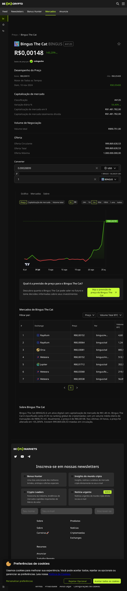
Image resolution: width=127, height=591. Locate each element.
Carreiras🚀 (43, 532)
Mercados (50, 11)
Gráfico (24, 193)
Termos (39, 586)
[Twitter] (15, 457)
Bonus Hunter (34, 11)
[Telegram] (29, 457)
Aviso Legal (65, 586)
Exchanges (75, 537)
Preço (15, 34)
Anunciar (41, 553)
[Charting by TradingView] (27, 264)
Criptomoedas (77, 532)
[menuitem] (4, 18)
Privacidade (51, 586)
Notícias (74, 527)
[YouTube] (22, 457)
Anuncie (63, 11)
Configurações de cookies (87, 586)
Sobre (46, 193)
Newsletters (17, 11)
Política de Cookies (59, 574)
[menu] (4, 24)
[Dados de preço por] (37, 62)
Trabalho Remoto (45, 558)
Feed (4, 11)
